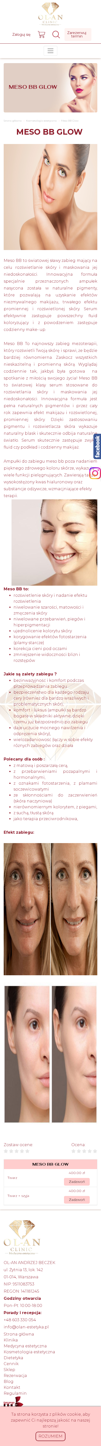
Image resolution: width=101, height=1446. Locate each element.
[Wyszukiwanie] (56, 34)
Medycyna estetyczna (25, 1346)
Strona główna (19, 1334)
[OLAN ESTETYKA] (50, 13)
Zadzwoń (77, 1181)
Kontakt (12, 1387)
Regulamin (15, 1393)
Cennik (11, 1363)
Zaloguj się (21, 34)
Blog (8, 1381)
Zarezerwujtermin (76, 34)
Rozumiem (50, 1436)
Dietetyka (13, 1358)
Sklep (9, 1369)
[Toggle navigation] (50, 51)
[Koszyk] (41, 34)
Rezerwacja (15, 1375)
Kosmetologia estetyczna (29, 1352)
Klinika (11, 1340)
